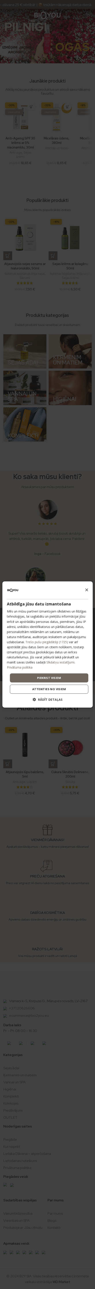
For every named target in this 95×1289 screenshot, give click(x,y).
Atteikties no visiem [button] (49, 689)
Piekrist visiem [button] (49, 678)
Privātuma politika (19, 667)
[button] (48, 699)
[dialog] (47, 644)
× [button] (86, 590)
